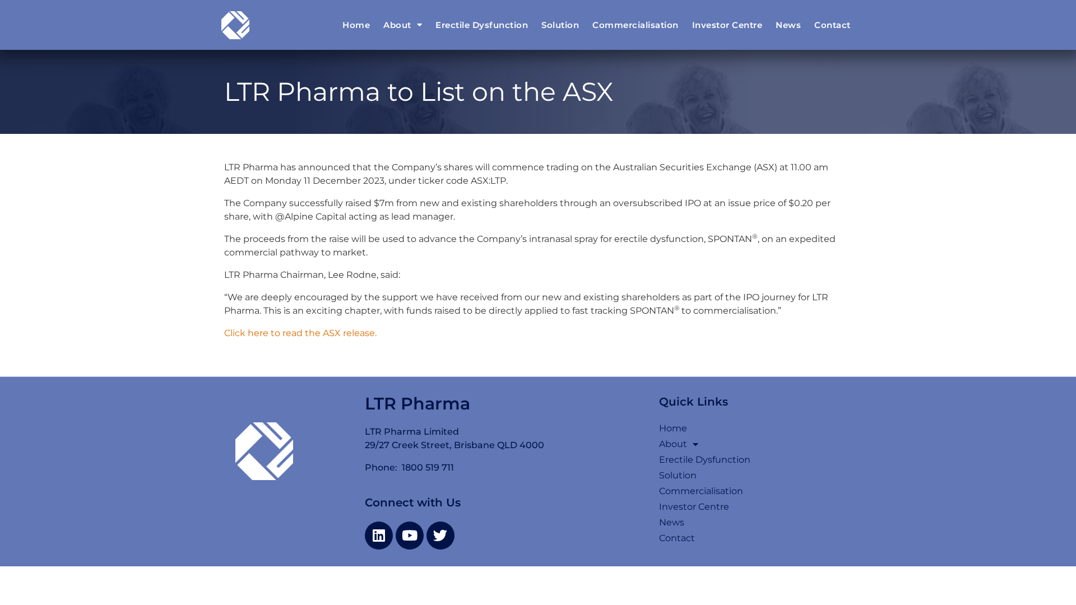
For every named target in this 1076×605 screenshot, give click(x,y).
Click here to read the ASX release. (301, 333)
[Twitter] (440, 536)
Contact (832, 25)
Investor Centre (727, 25)
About (397, 25)
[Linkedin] (379, 536)
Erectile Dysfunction (481, 25)
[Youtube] (410, 536)
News (788, 25)
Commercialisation (635, 25)
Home (356, 25)
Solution (560, 25)
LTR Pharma (417, 403)
